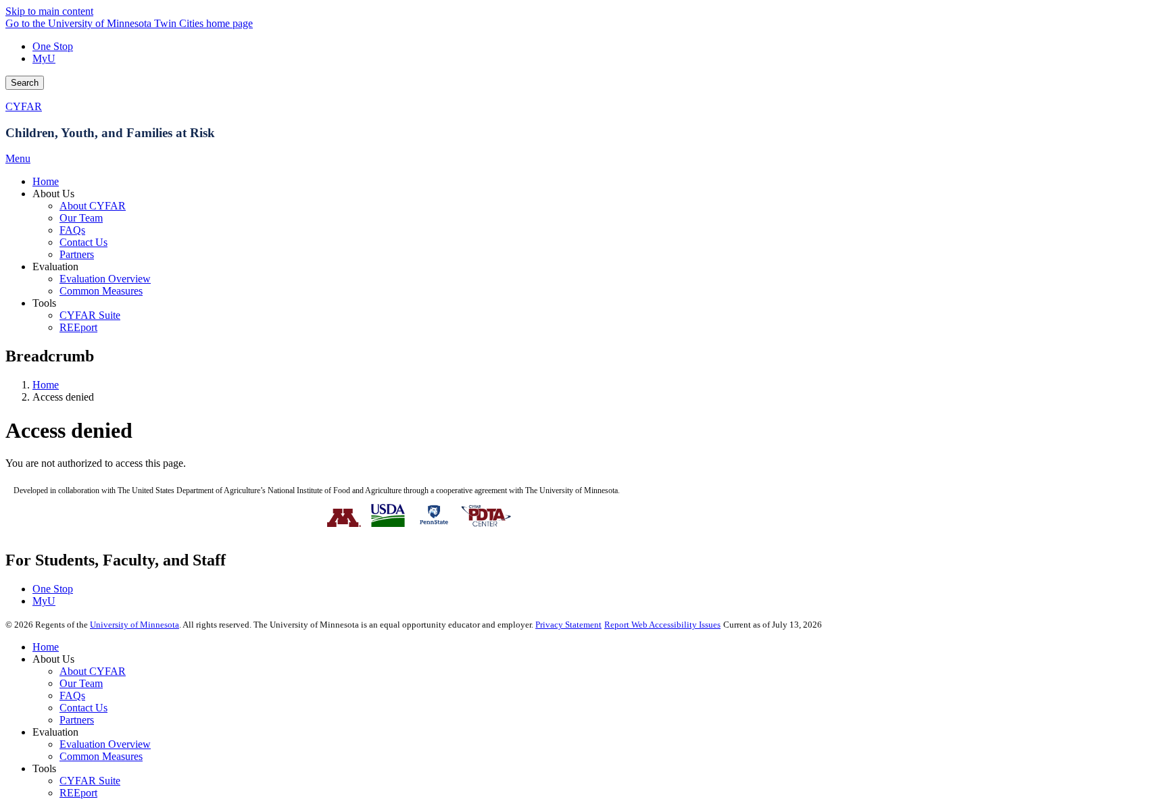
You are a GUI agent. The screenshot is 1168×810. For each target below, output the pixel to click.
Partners (76, 720)
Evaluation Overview (105, 744)
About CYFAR (92, 671)
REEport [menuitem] (78, 327)
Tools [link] (44, 303)
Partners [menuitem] (76, 254)
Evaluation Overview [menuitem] (105, 278)
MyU (43, 58)
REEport (78, 793)
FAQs (72, 695)
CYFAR (23, 106)
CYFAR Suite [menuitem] (89, 315)
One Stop (52, 46)
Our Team (81, 683)
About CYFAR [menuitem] (92, 205)
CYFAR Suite (89, 780)
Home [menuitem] (45, 181)
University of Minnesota (134, 624)
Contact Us (83, 707)
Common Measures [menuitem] (101, 291)
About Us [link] (53, 193)
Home (45, 384)
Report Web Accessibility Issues (662, 624)
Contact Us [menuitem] (83, 242)
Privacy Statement (568, 624)
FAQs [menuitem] (72, 230)
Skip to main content (49, 11)
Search (25, 83)
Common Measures (101, 756)
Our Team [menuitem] (81, 218)
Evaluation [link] (55, 266)
